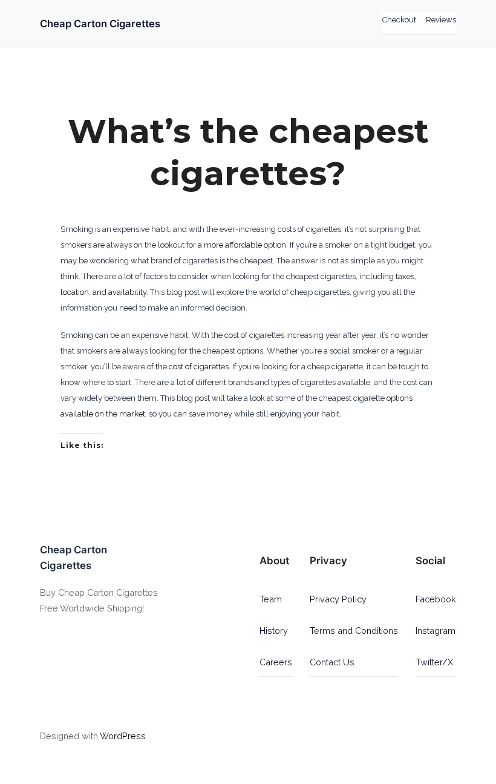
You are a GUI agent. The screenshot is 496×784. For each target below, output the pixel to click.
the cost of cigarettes (192, 366)
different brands (224, 382)
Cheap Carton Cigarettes (100, 24)
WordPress (123, 736)
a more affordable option (242, 244)
